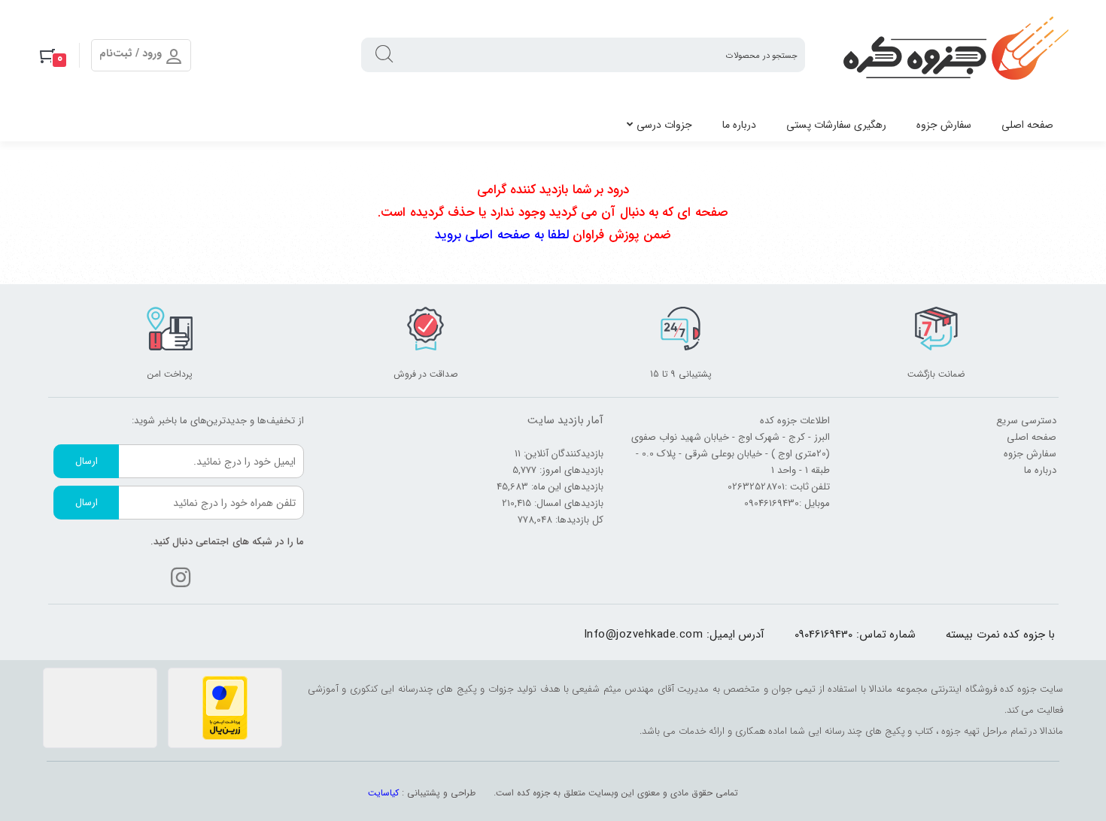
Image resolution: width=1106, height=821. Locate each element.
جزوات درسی (664, 125)
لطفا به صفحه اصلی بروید (502, 235)
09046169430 (823, 635)
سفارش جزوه (943, 125)
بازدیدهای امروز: (569, 470)
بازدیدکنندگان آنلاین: (562, 454)
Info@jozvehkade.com (643, 635)
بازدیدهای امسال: (567, 503)
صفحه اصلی (1027, 125)
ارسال (86, 461)
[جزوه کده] (955, 55)
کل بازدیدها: (577, 520)
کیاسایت (383, 793)
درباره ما (739, 125)
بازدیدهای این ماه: (565, 487)
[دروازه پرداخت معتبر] (225, 708)
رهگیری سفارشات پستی (836, 125)
